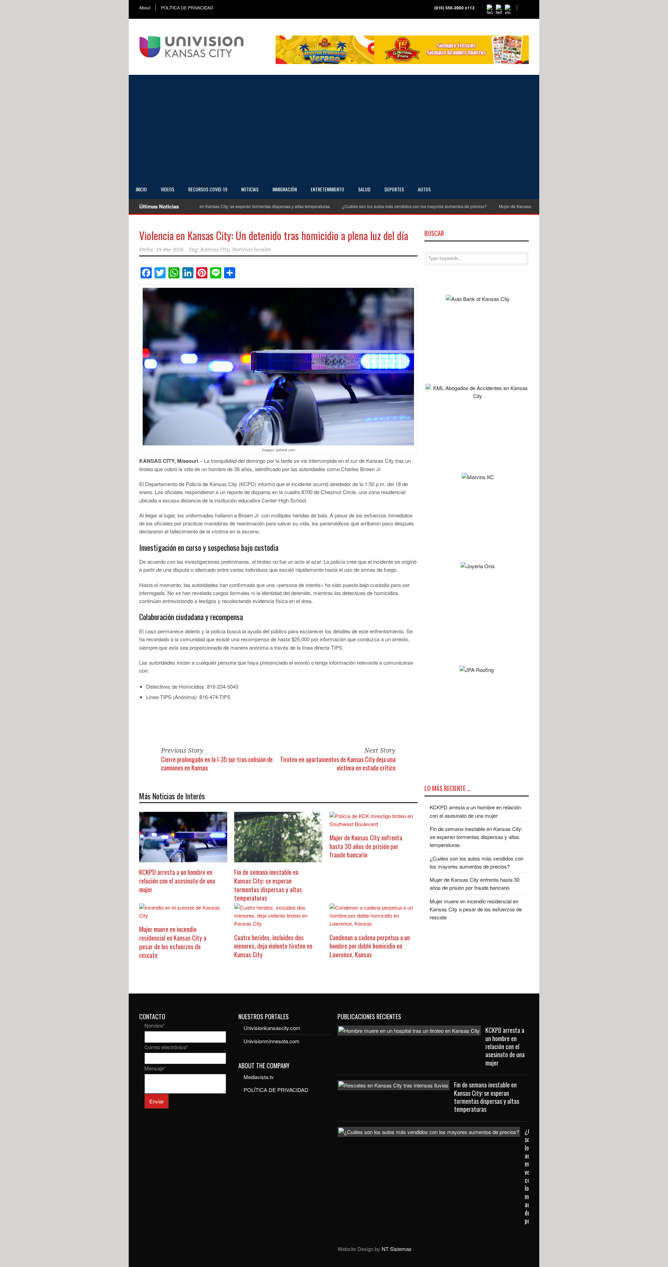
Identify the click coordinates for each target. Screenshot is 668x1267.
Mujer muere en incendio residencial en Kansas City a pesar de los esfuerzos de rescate (172, 941)
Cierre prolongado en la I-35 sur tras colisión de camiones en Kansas (217, 763)
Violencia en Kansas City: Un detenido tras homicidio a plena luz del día (273, 235)
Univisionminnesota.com (272, 1041)
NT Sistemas (397, 1248)
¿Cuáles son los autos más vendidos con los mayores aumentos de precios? (390, 206)
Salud (364, 189)
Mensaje (155, 1068)
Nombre (154, 1025)
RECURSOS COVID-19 (207, 189)
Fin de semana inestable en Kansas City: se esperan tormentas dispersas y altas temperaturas (216, 206)
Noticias (250, 189)
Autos (424, 189)
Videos (167, 189)
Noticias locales (251, 249)
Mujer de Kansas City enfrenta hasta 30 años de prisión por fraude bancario (365, 845)
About (144, 7)
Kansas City (214, 249)
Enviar (156, 1101)
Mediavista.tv (259, 1076)
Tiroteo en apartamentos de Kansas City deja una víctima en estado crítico (338, 763)
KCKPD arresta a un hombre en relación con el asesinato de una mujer (177, 880)
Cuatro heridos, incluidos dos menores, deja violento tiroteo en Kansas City (273, 945)
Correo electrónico (166, 1047)
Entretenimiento (327, 189)
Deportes (394, 189)
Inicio (141, 189)
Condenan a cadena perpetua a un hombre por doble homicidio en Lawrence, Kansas (369, 945)
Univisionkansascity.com (272, 1027)
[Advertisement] (334, 127)
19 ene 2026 (169, 249)
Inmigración (284, 189)
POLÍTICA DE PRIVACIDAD (187, 7)
